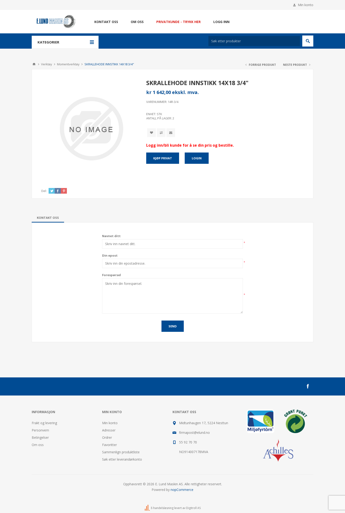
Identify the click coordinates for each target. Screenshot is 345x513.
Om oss (38, 445)
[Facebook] (307, 386)
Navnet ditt (111, 236)
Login (197, 158)
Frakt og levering (44, 423)
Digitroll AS (193, 508)
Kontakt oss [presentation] (48, 217)
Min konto (305, 5)
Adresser (108, 430)
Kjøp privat (162, 158)
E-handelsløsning (162, 508)
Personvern (40, 430)
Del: (44, 191)
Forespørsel (111, 275)
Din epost (110, 255)
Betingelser (40, 437)
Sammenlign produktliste (121, 452)
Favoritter (109, 445)
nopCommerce (182, 489)
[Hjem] (34, 64)
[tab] (48, 218)
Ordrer (107, 437)
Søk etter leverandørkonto (122, 459)
